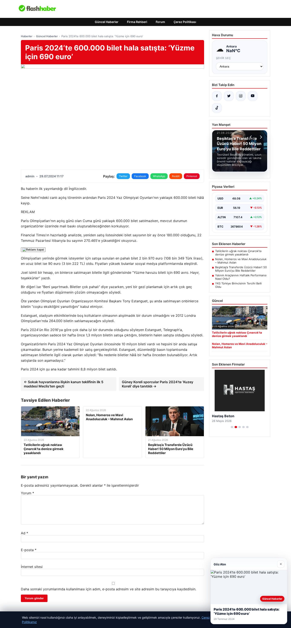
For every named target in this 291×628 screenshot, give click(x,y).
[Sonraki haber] (260, 137)
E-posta (28, 550)
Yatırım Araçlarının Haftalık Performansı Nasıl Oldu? (241, 277)
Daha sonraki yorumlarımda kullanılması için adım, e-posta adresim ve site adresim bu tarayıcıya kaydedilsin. (108, 589)
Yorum (27, 493)
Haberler (26, 36)
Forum (160, 22)
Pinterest (191, 176)
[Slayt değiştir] (232, 427)
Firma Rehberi (137, 22)
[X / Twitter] (229, 96)
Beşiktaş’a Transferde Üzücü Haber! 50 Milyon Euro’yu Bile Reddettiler (241, 268)
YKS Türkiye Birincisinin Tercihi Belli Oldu (238, 285)
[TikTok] (217, 108)
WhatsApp (159, 176)
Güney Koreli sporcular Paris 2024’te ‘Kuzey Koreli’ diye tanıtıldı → (157, 384)
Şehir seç (223, 58)
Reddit (176, 176)
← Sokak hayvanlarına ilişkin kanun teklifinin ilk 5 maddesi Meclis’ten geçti (63, 384)
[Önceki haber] (251, 137)
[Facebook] (217, 96)
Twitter (123, 176)
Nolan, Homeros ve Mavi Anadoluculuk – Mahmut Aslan (241, 260)
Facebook (140, 176)
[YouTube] (253, 96)
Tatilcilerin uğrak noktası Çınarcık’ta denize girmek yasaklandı (238, 252)
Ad (24, 533)
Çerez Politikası (185, 22)
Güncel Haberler (106, 22)
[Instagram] (241, 96)
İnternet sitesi (32, 567)
